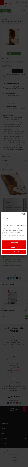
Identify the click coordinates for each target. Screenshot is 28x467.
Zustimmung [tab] (5, 218)
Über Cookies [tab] (23, 218)
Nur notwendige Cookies (14, 252)
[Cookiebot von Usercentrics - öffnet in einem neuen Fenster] (20, 214)
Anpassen (13, 247)
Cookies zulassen (14, 242)
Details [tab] (14, 218)
